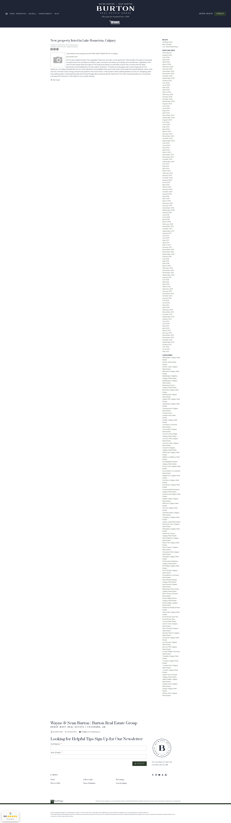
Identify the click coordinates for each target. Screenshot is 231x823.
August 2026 (167, 55)
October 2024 (167, 99)
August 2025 (167, 80)
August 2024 (167, 104)
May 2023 (165, 127)
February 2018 (167, 224)
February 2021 (167, 173)
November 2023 (168, 115)
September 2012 (168, 342)
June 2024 (166, 108)
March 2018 (166, 222)
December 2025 (168, 71)
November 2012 (168, 337)
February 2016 (167, 268)
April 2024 (166, 113)
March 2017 (166, 245)
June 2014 (166, 303)
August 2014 (167, 298)
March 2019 (166, 201)
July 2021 (165, 164)
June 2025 (166, 85)
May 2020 (166, 185)
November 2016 (168, 252)
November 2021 (168, 157)
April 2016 (165, 263)
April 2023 (166, 129)
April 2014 (165, 307)
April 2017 (165, 243)
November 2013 (168, 312)
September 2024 (168, 101)
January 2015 (167, 291)
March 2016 (166, 266)
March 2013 (166, 330)
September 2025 (168, 78)
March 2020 (166, 187)
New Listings (166, 44)
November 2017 (168, 226)
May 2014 (165, 305)
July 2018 (165, 215)
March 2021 (166, 171)
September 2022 (168, 141)
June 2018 (166, 217)
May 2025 (165, 87)
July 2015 (165, 280)
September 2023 (168, 118)
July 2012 (165, 347)
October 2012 (167, 340)
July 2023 (166, 122)
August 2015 (166, 277)
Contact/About (45, 14)
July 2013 (165, 321)
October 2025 (167, 76)
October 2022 (167, 138)
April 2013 (165, 328)
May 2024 (165, 111)
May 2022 (165, 148)
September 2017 (168, 231)
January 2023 (167, 134)
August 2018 (167, 212)
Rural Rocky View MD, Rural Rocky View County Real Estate (170, 619)
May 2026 (165, 60)
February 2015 (167, 289)
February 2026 (167, 67)
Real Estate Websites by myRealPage (169, 801)
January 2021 (167, 175)
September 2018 (168, 210)
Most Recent (167, 53)
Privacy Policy (154, 801)
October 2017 (167, 229)
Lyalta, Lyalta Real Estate (171, 522)
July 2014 (165, 300)
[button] (206, 14)
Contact (220, 14)
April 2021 (165, 168)
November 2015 (168, 273)
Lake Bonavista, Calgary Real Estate (67, 46)
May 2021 (165, 166)
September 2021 (168, 161)
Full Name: (55, 744)
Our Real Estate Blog (170, 47)
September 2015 (168, 275)
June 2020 (166, 182)
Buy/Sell (32, 14)
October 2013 (167, 314)
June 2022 (166, 145)
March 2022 (166, 152)
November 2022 (168, 136)
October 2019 (167, 192)
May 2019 (165, 196)
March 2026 (166, 64)
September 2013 (168, 317)
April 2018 (166, 219)
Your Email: (56, 752)
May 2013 (165, 326)
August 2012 (167, 344)
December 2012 (168, 335)
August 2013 (167, 319)
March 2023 (166, 131)
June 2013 (166, 323)
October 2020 (167, 178)
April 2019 (165, 198)
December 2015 (168, 270)
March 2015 (166, 286)
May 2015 (165, 282)
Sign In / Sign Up (206, 14)
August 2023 (167, 120)
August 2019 (167, 194)
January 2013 (167, 333)
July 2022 (166, 143)
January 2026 (167, 69)
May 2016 (165, 261)
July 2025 (165, 83)
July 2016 (165, 259)
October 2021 (167, 159)
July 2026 (165, 57)
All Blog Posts (167, 42)
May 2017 (165, 240)
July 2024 (166, 106)
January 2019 (167, 205)
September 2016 (168, 254)
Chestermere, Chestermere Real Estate (169, 415)
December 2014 (168, 293)
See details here (72, 57)
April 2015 (165, 284)
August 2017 (167, 233)
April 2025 (166, 90)
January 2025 (167, 97)
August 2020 (167, 180)
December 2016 (168, 249)
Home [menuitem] (12, 14)
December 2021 (168, 154)
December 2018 (168, 208)
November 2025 (168, 73)
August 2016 (166, 256)
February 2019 (167, 203)
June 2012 (166, 349)
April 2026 (166, 62)
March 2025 (166, 92)
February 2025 (167, 94)
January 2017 (167, 247)
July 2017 (165, 236)
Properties (21, 14)
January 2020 (167, 189)
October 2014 (167, 296)
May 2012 (165, 351)
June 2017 (166, 238)
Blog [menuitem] (57, 14)
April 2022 (166, 150)
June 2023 (166, 124)
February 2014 (167, 310)
